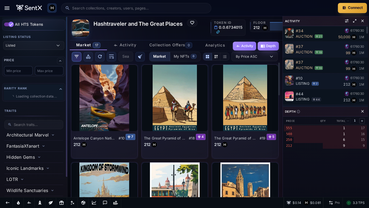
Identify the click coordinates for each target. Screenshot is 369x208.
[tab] (88, 45)
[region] (34, 106)
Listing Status (17, 37)
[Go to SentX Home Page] (29, 8)
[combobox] (139, 8)
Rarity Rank (15, 88)
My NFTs (184, 56)
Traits (10, 111)
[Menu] (7, 8)
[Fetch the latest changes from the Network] (100, 56)
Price (9, 60)
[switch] (9, 24)
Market (159, 56)
